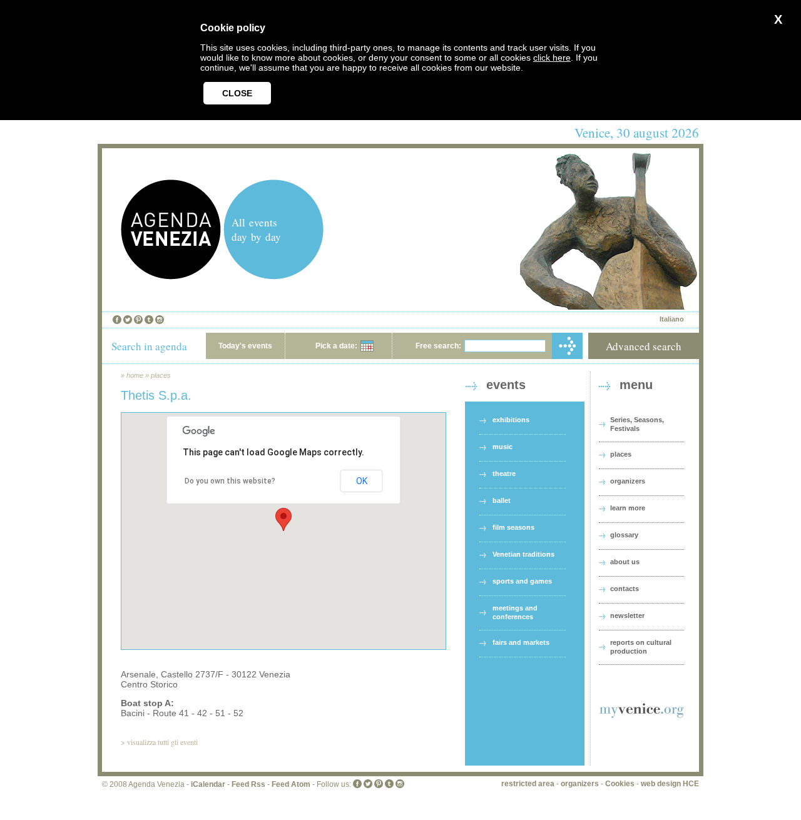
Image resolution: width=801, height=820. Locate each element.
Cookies (620, 783)
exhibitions (510, 419)
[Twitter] (127, 319)
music (502, 446)
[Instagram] (159, 319)
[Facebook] (117, 319)
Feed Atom (291, 784)
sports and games (522, 581)
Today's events (245, 346)
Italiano (672, 319)
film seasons (513, 527)
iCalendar (208, 784)
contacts (624, 588)
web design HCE (670, 783)
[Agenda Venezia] (171, 276)
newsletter (627, 615)
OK (361, 481)
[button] (283, 519)
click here (552, 58)
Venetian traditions (523, 554)
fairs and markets (520, 642)
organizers (627, 481)
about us (625, 561)
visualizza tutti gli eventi (162, 742)
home (134, 375)
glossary (624, 535)
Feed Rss (248, 784)
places (161, 375)
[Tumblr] (149, 319)
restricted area (527, 783)
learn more (627, 508)
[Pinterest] (138, 319)
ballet (501, 500)
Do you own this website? (230, 481)
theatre (504, 473)
